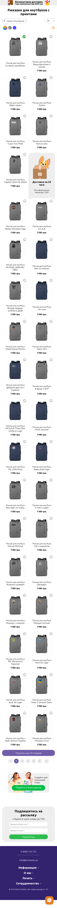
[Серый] (10, 28)
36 (48, 20)
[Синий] (14, 28)
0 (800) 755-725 (28, 851)
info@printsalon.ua (28, 860)
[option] (5, 28)
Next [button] (53, 28)
